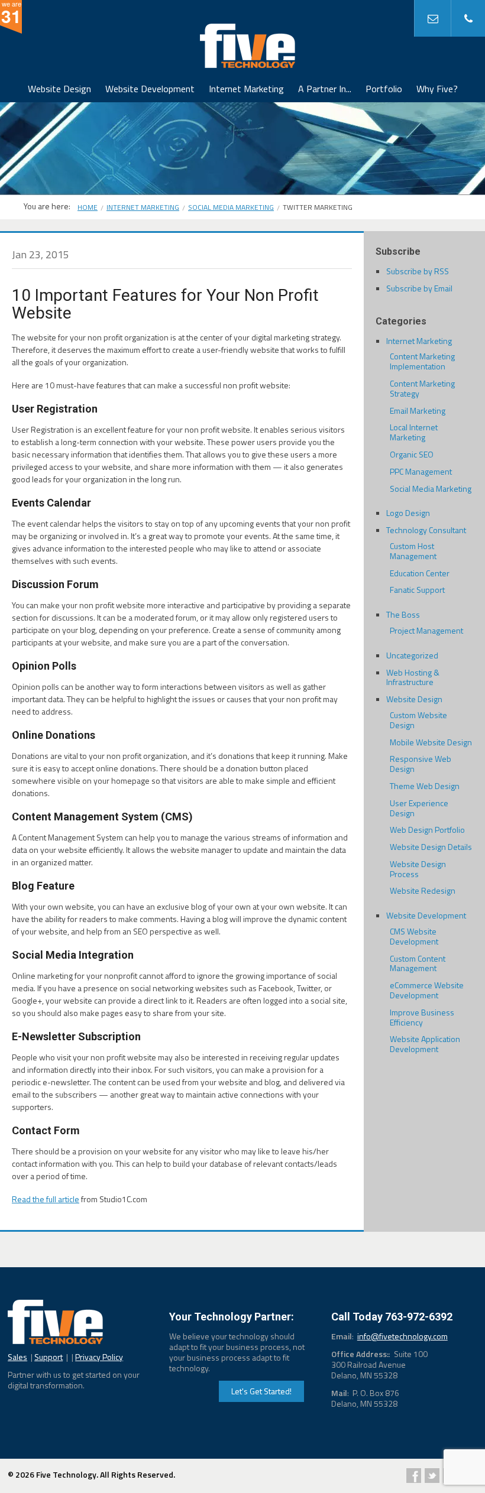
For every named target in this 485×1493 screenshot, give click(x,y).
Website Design (59, 89)
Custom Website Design (418, 720)
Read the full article (45, 1199)
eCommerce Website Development (427, 990)
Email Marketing (417, 410)
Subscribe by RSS (417, 271)
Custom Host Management (413, 551)
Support (48, 1357)
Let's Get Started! (261, 1391)
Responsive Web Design (420, 763)
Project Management (426, 630)
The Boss (403, 614)
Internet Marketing (246, 89)
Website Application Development (425, 1044)
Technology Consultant (426, 530)
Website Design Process (418, 869)
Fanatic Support (417, 589)
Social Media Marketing (231, 207)
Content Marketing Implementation (422, 361)
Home (87, 207)
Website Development (150, 89)
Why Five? (437, 89)
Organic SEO (412, 454)
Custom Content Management (417, 963)
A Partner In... (324, 89)
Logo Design (408, 513)
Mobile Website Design (431, 742)
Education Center (420, 573)
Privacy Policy (99, 1357)
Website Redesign (422, 890)
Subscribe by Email (419, 288)
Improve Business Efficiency (422, 1017)
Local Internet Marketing (414, 432)
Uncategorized (412, 655)
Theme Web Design (425, 786)
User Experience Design (419, 808)
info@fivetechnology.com (402, 1336)
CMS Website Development (414, 936)
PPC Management (421, 471)
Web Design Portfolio (427, 829)
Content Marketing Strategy (422, 388)
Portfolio (384, 89)
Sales (17, 1357)
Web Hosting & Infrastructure (412, 677)
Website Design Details (431, 846)
